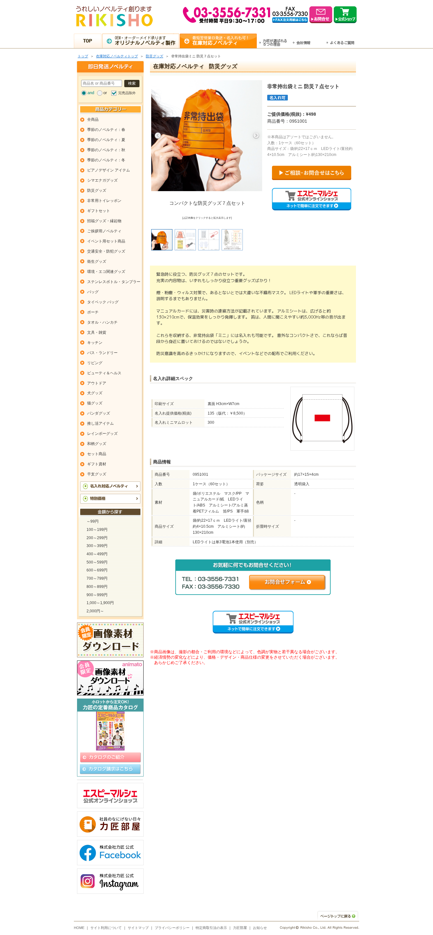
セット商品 (96, 454)
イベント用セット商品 (106, 241)
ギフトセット (98, 211)
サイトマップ (138, 928)
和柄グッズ (96, 444)
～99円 (93, 521)
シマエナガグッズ (102, 180)
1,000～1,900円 (100, 603)
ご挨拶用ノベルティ (104, 231)
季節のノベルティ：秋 (106, 150)
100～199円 (97, 529)
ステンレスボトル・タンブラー (113, 282)
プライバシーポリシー (172, 928)
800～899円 (97, 586)
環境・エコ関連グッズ (106, 271)
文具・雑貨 (96, 332)
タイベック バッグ (103, 302)
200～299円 (97, 538)
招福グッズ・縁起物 (104, 221)
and (90, 92)
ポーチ (93, 312)
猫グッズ (94, 403)
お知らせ (260, 928)
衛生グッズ (96, 261)
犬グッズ (94, 393)
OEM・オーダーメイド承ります (145, 40)
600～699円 (97, 570)
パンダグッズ (98, 413)
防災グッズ (154, 56)
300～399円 (97, 546)
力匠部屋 (240, 928)
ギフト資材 (96, 464)
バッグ (93, 292)
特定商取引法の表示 (211, 928)
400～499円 (97, 554)
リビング (94, 363)
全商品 (93, 119)
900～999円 (97, 595)
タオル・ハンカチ (102, 322)
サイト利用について (106, 928)
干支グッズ (96, 474)
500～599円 (97, 562)
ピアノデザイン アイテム (108, 170)
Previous (158, 135)
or (105, 92)
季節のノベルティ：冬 (106, 160)
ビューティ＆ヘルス (104, 373)
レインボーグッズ (102, 433)
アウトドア (96, 383)
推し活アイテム (100, 423)
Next (256, 135)
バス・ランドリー (102, 353)
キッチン (94, 342)
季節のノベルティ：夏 (106, 140)
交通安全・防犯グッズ (106, 251)
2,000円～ (95, 611)
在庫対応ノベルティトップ (117, 56)
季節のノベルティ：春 (106, 129)
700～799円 (97, 578)
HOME (79, 928)
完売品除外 (127, 93)
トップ (83, 56)
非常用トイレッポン (104, 200)
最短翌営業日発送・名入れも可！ (220, 40)
